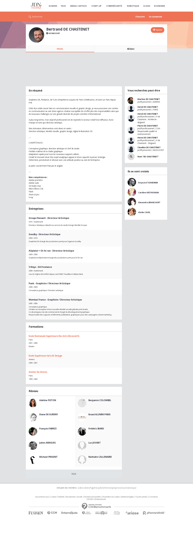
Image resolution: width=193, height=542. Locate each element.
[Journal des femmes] (36, 513)
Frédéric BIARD (96, 428)
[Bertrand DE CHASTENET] (36, 35)
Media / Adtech (78, 5)
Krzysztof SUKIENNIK (148, 182)
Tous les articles (141, 497)
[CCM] (52, 513)
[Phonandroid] (153, 513)
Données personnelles (92, 497)
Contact (53, 497)
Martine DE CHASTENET (148, 99)
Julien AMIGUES (47, 442)
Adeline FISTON (47, 400)
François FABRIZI (48, 428)
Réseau (130, 49)
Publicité (61, 497)
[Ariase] (132, 512)
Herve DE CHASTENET (147, 137)
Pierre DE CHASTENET (147, 125)
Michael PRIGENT (48, 456)
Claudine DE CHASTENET (149, 147)
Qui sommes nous (42, 497)
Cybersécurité (114, 5)
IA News (53, 5)
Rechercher (37, 16)
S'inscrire (140, 16)
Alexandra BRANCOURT (149, 202)
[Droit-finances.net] (86, 513)
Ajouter (159, 29)
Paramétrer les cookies (111, 497)
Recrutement (70, 497)
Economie (159, 5)
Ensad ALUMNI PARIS (99, 414)
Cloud (146, 5)
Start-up (96, 5)
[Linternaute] (69, 513)
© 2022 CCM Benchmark (96, 499)
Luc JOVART (94, 442)
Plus (74, 473)
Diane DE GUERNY (48, 414)
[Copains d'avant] (102, 513)
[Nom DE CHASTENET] (131, 156)
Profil (60, 49)
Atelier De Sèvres (38, 372)
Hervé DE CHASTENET (147, 107)
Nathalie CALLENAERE (100, 456)
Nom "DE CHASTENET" (148, 156)
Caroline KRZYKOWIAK (148, 192)
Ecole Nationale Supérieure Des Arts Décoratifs (54, 336)
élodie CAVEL (144, 212)
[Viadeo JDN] (116, 513)
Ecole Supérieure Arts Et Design (45, 355)
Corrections (153, 497)
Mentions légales (127, 497)
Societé (79, 497)
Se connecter (155, 16)
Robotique (133, 5)
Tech (63, 5)
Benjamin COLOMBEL (99, 400)
